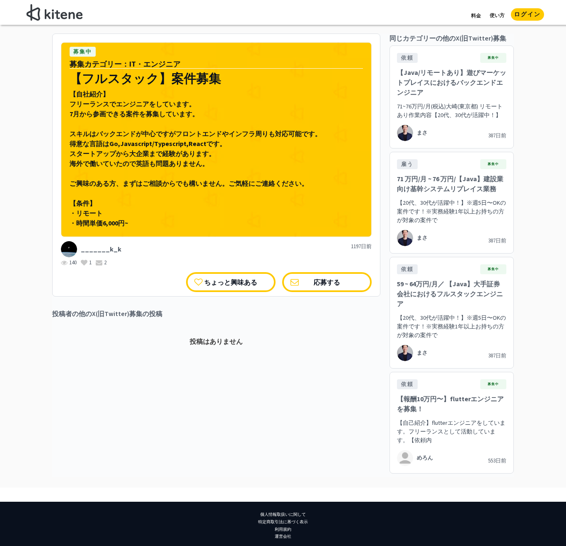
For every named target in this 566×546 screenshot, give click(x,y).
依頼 (407, 58)
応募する (327, 282)
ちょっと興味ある (230, 282)
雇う (407, 164)
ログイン (527, 14)
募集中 (82, 51)
